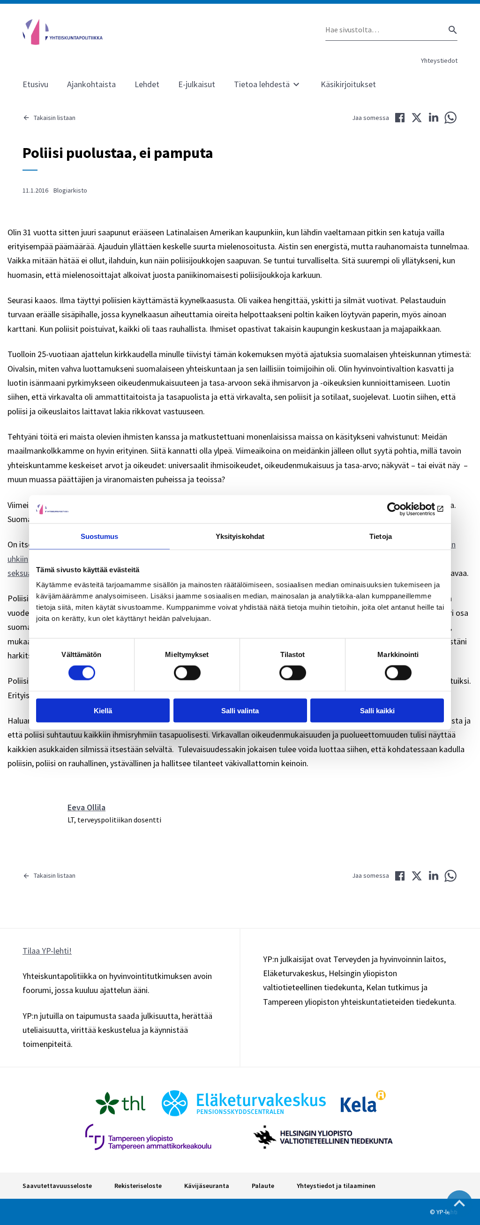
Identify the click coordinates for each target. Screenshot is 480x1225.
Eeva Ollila (86, 807)
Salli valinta (240, 710)
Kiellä (103, 710)
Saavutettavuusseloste (57, 1185)
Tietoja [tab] (380, 536)
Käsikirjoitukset (348, 84)
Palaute (263, 1185)
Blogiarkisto (70, 190)
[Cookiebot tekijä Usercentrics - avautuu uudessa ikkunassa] (403, 509)
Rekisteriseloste (138, 1185)
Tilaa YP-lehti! (47, 950)
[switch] (187, 672)
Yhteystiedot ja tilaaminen (336, 1185)
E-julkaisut (196, 84)
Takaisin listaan (54, 117)
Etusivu (35, 84)
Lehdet (147, 84)
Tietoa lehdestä (262, 84)
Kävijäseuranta (206, 1185)
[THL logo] (120, 1103)
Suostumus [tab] (100, 536)
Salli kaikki (377, 710)
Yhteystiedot (439, 60)
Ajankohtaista (91, 84)
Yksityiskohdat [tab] (240, 536)
